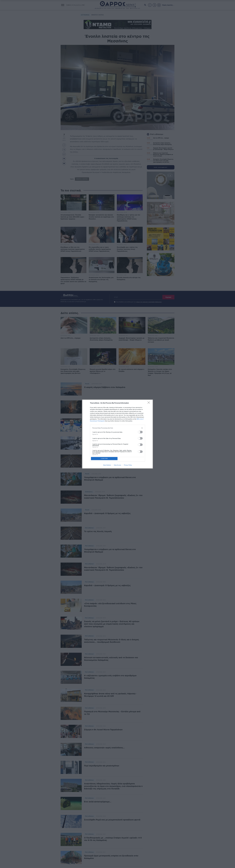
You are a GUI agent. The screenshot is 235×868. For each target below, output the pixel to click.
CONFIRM (104, 458)
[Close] (149, 403)
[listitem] (117, 428)
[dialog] (117, 434)
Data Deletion (107, 465)
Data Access (117, 465)
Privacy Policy (128, 465)
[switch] (140, 432)
